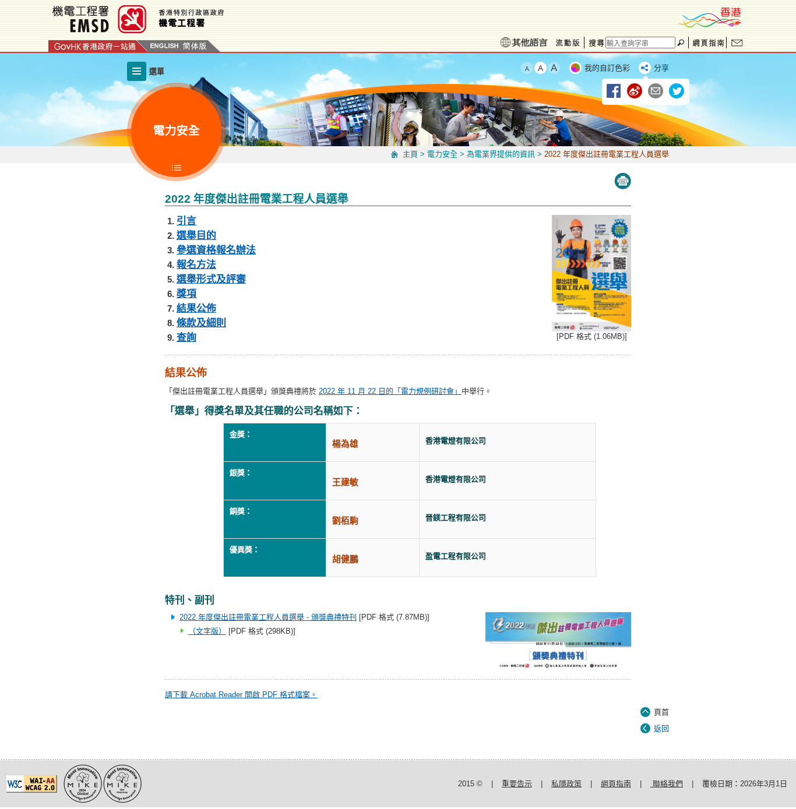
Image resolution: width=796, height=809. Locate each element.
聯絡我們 (737, 42)
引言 (186, 221)
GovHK (98, 46)
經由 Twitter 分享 (677, 91)
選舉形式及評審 (211, 279)
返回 (661, 728)
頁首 (661, 712)
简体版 (194, 46)
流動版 (567, 42)
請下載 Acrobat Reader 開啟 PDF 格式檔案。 (241, 694)
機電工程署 (208, 19)
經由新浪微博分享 (635, 91)
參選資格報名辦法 (216, 250)
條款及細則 (201, 322)
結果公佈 (196, 308)
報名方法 (196, 264)
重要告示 (517, 783)
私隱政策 (566, 783)
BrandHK (709, 17)
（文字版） (207, 631)
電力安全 (442, 154)
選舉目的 (196, 235)
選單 (156, 71)
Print (622, 181)
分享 (661, 67)
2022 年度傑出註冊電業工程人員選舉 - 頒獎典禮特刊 (268, 617)
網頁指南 (707, 42)
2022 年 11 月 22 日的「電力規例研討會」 (390, 391)
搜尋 (594, 42)
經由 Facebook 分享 (614, 91)
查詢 (186, 337)
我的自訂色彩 (607, 67)
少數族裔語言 (523, 42)
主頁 (410, 154)
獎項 (186, 293)
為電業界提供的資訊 (501, 154)
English (164, 46)
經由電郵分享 (656, 91)
